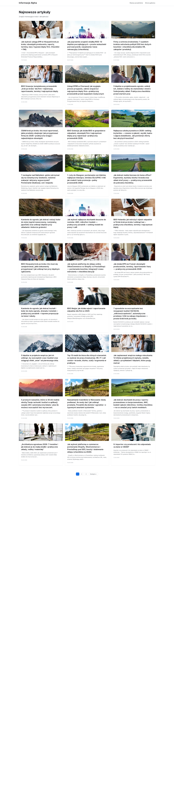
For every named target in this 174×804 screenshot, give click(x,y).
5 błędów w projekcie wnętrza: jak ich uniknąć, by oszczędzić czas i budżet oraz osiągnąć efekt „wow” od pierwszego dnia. (39, 358)
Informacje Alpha (28, 3)
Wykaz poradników (136, 3)
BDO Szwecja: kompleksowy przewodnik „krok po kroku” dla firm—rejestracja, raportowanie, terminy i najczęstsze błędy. (39, 88)
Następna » (93, 474)
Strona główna (150, 3)
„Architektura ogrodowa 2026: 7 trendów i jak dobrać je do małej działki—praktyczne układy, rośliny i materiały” (39, 447)
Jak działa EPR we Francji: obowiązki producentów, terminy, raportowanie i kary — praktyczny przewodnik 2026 (132, 266)
